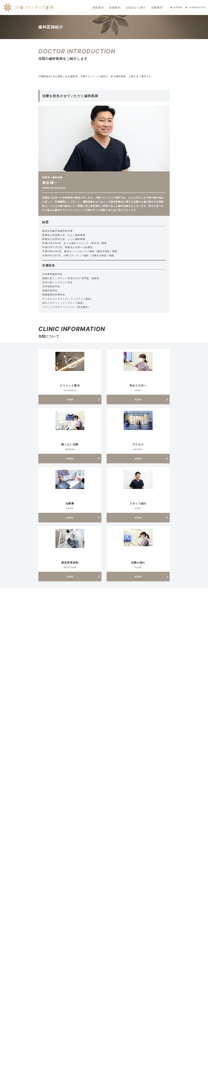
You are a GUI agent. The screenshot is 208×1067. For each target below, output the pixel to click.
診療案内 (115, 7)
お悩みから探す (136, 7)
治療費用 (156, 7)
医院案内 (98, 7)
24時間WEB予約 (196, 7)
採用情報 (178, 7)
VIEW (69, 399)
